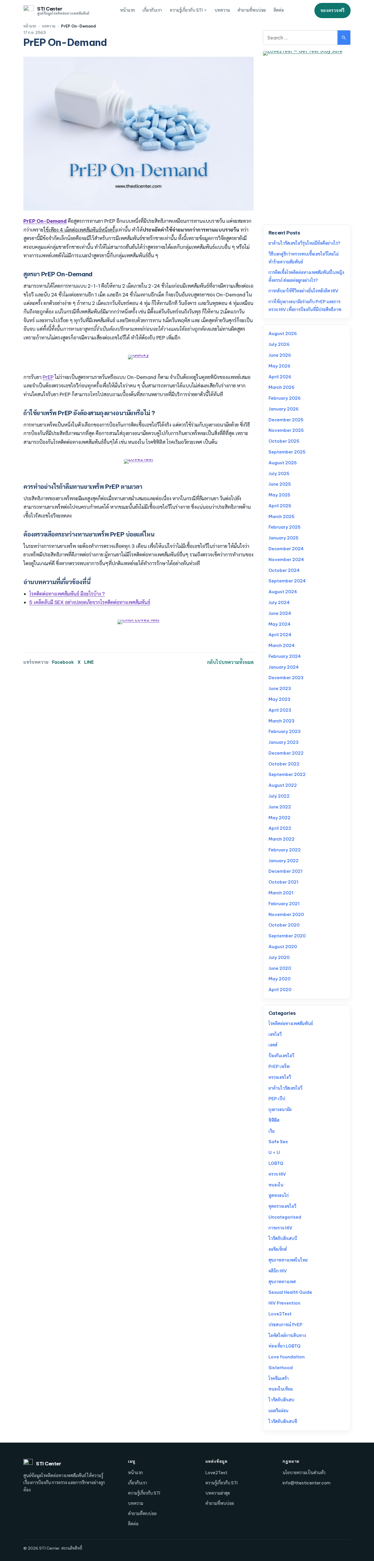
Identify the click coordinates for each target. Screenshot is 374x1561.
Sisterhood (281, 1367)
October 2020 (284, 925)
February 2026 (285, 398)
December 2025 (286, 419)
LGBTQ (276, 1163)
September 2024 (287, 581)
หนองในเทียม (281, 1389)
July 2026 (279, 344)
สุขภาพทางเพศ (282, 1281)
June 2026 (280, 355)
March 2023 (282, 721)
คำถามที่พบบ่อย (252, 10)
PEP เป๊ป (277, 1098)
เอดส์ (273, 1045)
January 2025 (284, 538)
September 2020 (287, 936)
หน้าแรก (127, 10)
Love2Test (280, 1314)
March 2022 (282, 839)
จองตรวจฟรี (332, 10)
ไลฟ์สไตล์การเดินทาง (287, 1335)
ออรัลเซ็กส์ (278, 1249)
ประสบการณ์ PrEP (285, 1324)
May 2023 (279, 699)
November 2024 (286, 559)
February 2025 (285, 527)
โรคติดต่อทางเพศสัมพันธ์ (291, 1023)
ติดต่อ (278, 10)
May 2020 (279, 979)
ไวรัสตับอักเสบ (281, 1400)
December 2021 (285, 871)
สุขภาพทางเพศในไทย (288, 1260)
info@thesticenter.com (306, 1483)
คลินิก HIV (278, 1271)
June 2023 (280, 688)
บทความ (222, 10)
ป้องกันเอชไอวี (281, 1055)
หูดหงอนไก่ (279, 1195)
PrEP (48, 377)
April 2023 (280, 710)
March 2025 (282, 516)
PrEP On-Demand (45, 221)
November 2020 (286, 914)
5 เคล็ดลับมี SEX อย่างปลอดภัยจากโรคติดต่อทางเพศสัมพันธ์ (89, 602)
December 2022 (286, 753)
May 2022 (279, 817)
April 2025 (280, 505)
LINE (89, 662)
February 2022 (285, 850)
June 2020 (280, 968)
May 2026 (279, 366)
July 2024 (279, 602)
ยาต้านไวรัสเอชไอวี (285, 1088)
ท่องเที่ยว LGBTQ (284, 1346)
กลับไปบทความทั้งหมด (230, 662)
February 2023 (285, 731)
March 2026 (282, 387)
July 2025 (279, 473)
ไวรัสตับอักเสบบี (283, 1238)
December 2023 (286, 677)
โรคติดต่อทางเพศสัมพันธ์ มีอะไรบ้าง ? (67, 594)
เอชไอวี (275, 1034)
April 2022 (280, 828)
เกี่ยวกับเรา (152, 10)
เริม (272, 1131)
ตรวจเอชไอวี (280, 1077)
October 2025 (284, 441)
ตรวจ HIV (277, 1174)
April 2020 (280, 989)
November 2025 (286, 430)
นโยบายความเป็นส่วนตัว (304, 1472)
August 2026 (283, 333)
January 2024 (284, 667)
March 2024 (282, 645)
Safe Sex (278, 1141)
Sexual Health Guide (290, 1292)
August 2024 (283, 591)
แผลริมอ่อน (278, 1410)
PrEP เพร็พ (279, 1066)
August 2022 (283, 785)
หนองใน (276, 1185)
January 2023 (284, 742)
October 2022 (284, 764)
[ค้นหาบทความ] (343, 37)
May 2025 (279, 495)
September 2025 (287, 452)
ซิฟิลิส (274, 1120)
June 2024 (280, 613)
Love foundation (287, 1357)
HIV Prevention (284, 1303)
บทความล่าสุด (217, 1493)
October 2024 (284, 570)
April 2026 (280, 377)
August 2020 (283, 946)
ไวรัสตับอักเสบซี (283, 1421)
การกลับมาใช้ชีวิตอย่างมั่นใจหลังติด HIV (303, 291)
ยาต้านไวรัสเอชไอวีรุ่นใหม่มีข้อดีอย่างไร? (304, 243)
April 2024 (280, 634)
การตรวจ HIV (280, 1228)
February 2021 (284, 903)
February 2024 (285, 656)
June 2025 (280, 484)
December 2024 (286, 548)
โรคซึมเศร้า (279, 1378)
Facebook (63, 662)
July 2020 (279, 957)
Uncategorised (285, 1217)
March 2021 (281, 893)
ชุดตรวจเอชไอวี (282, 1206)
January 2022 (284, 860)
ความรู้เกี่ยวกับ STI (186, 10)
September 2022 (287, 774)
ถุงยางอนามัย (280, 1109)
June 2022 (280, 807)
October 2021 (283, 882)
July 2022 (279, 796)
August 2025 (283, 462)
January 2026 (284, 409)
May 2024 (279, 624)
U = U (274, 1152)
